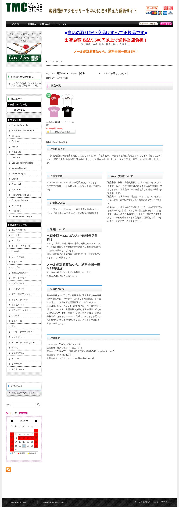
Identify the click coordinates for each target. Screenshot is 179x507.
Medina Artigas (19, 173)
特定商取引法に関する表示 (53, 502)
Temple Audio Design (22, 216)
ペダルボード (18, 283)
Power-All (16, 184)
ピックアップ (18, 289)
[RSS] (8, 470)
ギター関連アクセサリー (23, 294)
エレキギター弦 (19, 230)
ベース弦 (16, 235)
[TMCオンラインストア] (24, 12)
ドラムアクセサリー (21, 310)
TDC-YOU (16, 211)
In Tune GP (17, 152)
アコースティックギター (23, 342)
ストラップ (17, 262)
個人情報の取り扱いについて (22, 502)
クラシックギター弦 (21, 246)
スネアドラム (18, 353)
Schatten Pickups (20, 200)
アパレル (21, 110)
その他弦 (16, 251)
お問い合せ (45, 24)
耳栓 (14, 326)
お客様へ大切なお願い (22, 77)
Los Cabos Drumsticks (22, 163)
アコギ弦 (16, 240)
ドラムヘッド (18, 305)
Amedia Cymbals (20, 125)
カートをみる (166, 24)
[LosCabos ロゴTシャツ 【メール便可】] (61, 106)
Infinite (15, 147)
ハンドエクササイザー (22, 331)
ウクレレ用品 (18, 256)
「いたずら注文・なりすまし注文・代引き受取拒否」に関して (26, 84)
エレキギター (18, 337)
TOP (17, 24)
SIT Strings (17, 205)
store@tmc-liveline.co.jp (83, 358)
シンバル (16, 316)
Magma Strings (19, 168)
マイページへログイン (148, 24)
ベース (15, 348)
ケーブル (16, 267)
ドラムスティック (20, 299)
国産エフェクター (20, 273)
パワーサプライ (19, 278)
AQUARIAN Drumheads (23, 130)
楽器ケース (17, 321)
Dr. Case (16, 136)
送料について (80, 254)
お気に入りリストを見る (23, 393)
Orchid (15, 179)
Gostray (15, 141)
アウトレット (18, 369)
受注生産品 (17, 364)
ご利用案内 (31, 24)
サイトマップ (60, 24)
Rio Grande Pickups (21, 195)
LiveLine (16, 157)
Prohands (16, 189)
